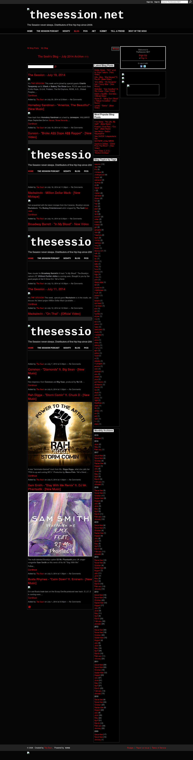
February (98, 449)
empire (97, 366)
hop (95, 203)
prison (96, 324)
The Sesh (40, 99)
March (96, 479)
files (96, 256)
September (98, 463)
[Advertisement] (60, 38)
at (95, 358)
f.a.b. (96, 292)
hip (95, 211)
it (94, 190)
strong (96, 345)
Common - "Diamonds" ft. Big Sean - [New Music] (56, 371)
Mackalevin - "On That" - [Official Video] (54, 313)
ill (95, 297)
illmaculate (98, 282)
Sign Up (150, 2)
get (95, 227)
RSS (29, 607)
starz (96, 423)
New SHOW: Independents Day (105, 137)
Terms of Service (159, 747)
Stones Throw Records (58, 120)
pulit (96, 279)
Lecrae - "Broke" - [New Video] (104, 106)
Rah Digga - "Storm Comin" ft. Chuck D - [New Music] (58, 397)
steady (97, 387)
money (97, 240)
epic (96, 350)
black (96, 261)
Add (116, 49)
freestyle (97, 235)
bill (95, 284)
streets (97, 361)
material (97, 334)
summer (97, 303)
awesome (98, 329)
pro (95, 311)
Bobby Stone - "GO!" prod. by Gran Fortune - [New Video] (105, 72)
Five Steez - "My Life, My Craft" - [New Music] (104, 122)
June (96, 444)
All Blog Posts (33, 48)
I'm (95, 421)
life (95, 408)
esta (96, 321)
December (98, 455)
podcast (97, 371)
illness (97, 198)
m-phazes (98, 363)
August (97, 466)
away (96, 342)
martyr (97, 347)
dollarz (97, 410)
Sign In (157, 2)
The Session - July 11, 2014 (46, 289)
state (96, 405)
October (97, 438)
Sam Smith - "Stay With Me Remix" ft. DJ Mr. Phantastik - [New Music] (57, 487)
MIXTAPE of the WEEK (104, 141)
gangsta (97, 229)
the (95, 169)
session (97, 164)
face (96, 269)
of (95, 185)
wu (95, 413)
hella (96, 418)
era (95, 337)
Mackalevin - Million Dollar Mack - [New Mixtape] (54, 194)
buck (96, 237)
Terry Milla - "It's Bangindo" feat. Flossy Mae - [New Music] (105, 83)
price (96, 340)
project (97, 295)
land (96, 214)
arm (95, 374)
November (98, 458)
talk (95, 253)
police (96, 353)
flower (96, 248)
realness (97, 242)
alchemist (98, 384)
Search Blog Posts (55, 66)
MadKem (98, 402)
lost (95, 206)
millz (96, 266)
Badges (130, 747)
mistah (97, 193)
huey (96, 326)
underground (99, 174)
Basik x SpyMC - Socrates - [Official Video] (105, 94)
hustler (97, 313)
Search (190, 2)
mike (96, 277)
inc (95, 258)
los (95, 389)
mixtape (97, 172)
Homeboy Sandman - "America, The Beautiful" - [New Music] (59, 107)
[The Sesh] (31, 62)
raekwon (97, 195)
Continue (32, 95)
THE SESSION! (38, 83)
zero (96, 368)
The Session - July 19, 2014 (46, 75)
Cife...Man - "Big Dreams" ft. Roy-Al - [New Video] (106, 78)
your (96, 379)
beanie (97, 300)
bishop (97, 271)
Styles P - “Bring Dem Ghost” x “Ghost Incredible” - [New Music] (106, 100)
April (96, 476)
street (96, 376)
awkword (97, 179)
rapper (96, 187)
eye (95, 308)
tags (96, 274)
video (96, 219)
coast (96, 221)
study (96, 332)
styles (96, 316)
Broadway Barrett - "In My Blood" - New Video (58, 224)
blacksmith (98, 250)
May (96, 446)
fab (95, 200)
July (96, 468)
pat (95, 416)
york (96, 395)
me (95, 318)
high (96, 400)
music (96, 177)
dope (96, 392)
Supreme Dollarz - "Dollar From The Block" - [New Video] (104, 145)
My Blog (44, 48)
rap (95, 166)
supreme (97, 287)
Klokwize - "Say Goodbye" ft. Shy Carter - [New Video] (106, 89)
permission (98, 381)
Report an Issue (142, 747)
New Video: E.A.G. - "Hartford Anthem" (102, 151)
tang (96, 245)
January (97, 484)
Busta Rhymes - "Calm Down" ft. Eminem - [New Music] (60, 581)
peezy (96, 397)
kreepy (97, 224)
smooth (97, 216)
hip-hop (97, 182)
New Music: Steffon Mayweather (102, 132)
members (98, 305)
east (96, 208)
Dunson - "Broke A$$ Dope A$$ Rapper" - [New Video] (59, 135)
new (96, 232)
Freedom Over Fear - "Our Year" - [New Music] (105, 127)
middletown (99, 290)
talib (96, 263)
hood (96, 355)
